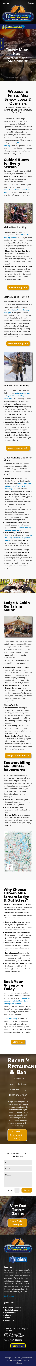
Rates (7, 1318)
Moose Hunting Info (18, 343)
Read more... (9, 1296)
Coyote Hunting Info (18, 448)
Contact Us (18, 1041)
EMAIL (4, 3)
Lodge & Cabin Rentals (18, 755)
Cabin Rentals (10, 1312)
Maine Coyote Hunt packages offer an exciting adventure (17, 396)
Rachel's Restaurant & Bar (16, 1135)
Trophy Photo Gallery (16, 1223)
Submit (27, 1190)
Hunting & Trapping (13, 1307)
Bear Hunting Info (18, 287)
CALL (32, 3)
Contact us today (10, 1019)
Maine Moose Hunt (11, 190)
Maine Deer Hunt (24, 484)
